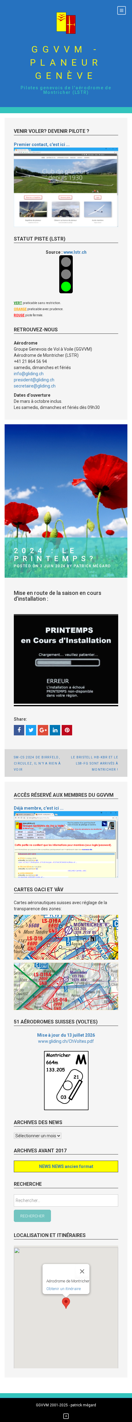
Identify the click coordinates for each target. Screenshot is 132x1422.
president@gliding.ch (34, 379)
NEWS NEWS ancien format (66, 1166)
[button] (66, 1303)
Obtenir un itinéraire (63, 1288)
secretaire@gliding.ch (35, 385)
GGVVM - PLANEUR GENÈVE (66, 62)
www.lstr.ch (75, 252)
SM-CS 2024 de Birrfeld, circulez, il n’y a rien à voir (37, 763)
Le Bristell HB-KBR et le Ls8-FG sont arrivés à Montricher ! (94, 763)
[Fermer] (82, 1271)
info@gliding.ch (29, 373)
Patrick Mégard (92, 566)
